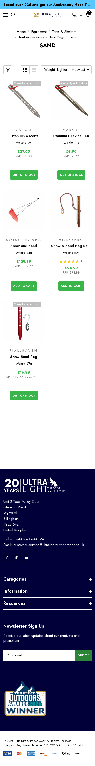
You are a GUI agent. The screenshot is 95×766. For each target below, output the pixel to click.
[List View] (34, 69)
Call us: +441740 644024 (23, 539)
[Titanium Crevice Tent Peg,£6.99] (71, 100)
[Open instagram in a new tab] (16, 557)
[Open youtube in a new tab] (26, 557)
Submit (83, 655)
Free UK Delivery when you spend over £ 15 (47, 5)
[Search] (13, 14)
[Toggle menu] (5, 14)
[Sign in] (81, 14)
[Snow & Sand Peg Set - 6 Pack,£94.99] (71, 210)
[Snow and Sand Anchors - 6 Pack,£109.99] (23, 210)
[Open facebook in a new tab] (6, 557)
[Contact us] (74, 14)
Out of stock (23, 175)
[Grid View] (25, 69)
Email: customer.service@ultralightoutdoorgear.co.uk (43, 544)
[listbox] (66, 69)
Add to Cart (23, 286)
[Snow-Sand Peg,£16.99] (23, 321)
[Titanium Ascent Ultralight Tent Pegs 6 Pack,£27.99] (23, 100)
